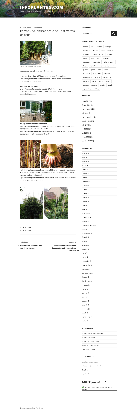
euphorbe (96, 62)
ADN (92, 47)
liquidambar (107, 77)
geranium (112, 66)
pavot (108, 81)
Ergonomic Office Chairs (90, 341)
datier (93, 58)
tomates (102, 85)
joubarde (107, 73)
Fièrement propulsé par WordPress (31, 408)
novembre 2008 (87, 117)
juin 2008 (85, 125)
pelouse (86, 85)
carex (103, 50)
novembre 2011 (87, 109)
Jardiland (85, 370)
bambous (27, 227)
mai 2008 (85, 129)
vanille (110, 85)
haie (99, 70)
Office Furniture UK (88, 349)
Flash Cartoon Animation (90, 345)
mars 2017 (85, 101)
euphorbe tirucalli (108, 62)
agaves (99, 47)
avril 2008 (85, 133)
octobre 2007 (87, 141)
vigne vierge (87, 89)
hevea (106, 70)
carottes (110, 50)
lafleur (38, 28)
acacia (85, 47)
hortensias (86, 73)
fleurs (85, 66)
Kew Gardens (86, 374)
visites (96, 89)
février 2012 (86, 105)
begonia (95, 50)
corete (94, 54)
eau (98, 58)
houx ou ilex (97, 73)
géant (93, 70)
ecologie (106, 58)
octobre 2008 (87, 121)
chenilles (86, 54)
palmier (101, 81)
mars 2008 (86, 137)
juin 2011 (85, 113)
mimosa (86, 81)
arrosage (108, 47)
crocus (109, 54)
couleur (101, 54)
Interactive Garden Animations (92, 366)
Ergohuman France (88, 337)
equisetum (87, 62)
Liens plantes (87, 77)
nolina (94, 81)
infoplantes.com (41, 7)
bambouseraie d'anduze (90, 362)
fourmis (103, 66)
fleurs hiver (94, 66)
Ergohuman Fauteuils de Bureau (93, 333)
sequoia (94, 85)
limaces (97, 77)
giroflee (86, 70)
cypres (85, 58)
